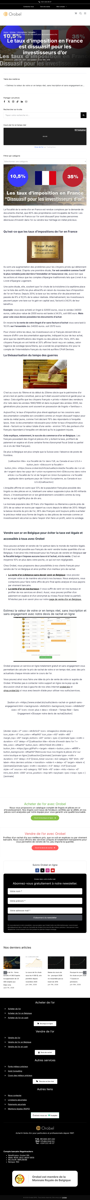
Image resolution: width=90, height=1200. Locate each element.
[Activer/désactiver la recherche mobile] (80, 13)
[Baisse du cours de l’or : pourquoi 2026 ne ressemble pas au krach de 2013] (56, 957)
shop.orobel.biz (11, 690)
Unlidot (64, 1197)
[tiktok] (18, 102)
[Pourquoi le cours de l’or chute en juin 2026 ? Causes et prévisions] (78, 957)
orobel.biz (65, 686)
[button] (5, 972)
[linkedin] (22, 102)
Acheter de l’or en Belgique (20, 1013)
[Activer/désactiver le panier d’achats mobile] (76, 13)
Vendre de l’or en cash (18, 1046)
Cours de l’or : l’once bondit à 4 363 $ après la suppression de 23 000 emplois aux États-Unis (12, 978)
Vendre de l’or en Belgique (19, 1042)
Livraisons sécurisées (17, 1100)
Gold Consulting (15, 1071)
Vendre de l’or (14, 1037)
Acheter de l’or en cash (18, 1017)
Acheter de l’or (14, 1009)
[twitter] (9, 102)
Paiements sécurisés (17, 1104)
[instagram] (13, 102)
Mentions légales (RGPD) (19, 1109)
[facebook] (5, 102)
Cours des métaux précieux (20, 1075)
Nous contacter (14, 1095)
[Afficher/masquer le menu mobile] (85, 13)
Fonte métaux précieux (18, 1066)
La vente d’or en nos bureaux (23, 589)
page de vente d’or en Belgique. (65, 599)
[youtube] (53, 870)
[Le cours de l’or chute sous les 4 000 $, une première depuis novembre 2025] (34, 957)
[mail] (26, 102)
